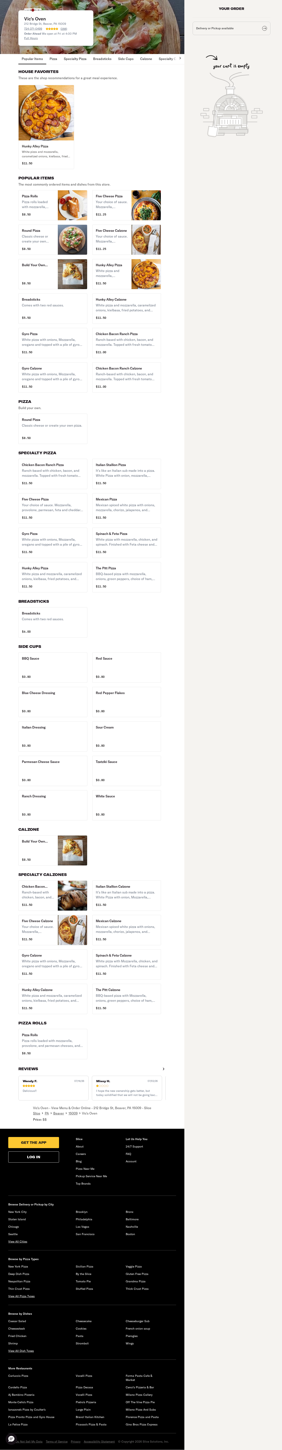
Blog (79, 1161)
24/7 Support (134, 1146)
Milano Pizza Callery (139, 1395)
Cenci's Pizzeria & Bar (140, 1387)
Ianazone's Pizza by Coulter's (27, 1409)
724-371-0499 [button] (33, 29)
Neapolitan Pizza (19, 1281)
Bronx (129, 1212)
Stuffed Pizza (84, 1289)
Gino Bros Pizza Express (142, 1424)
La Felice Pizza (18, 1424)
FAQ (128, 1154)
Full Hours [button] (31, 38)
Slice (36, 1113)
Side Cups (126, 59)
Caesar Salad (17, 1321)
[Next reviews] (163, 1069)
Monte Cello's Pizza (20, 1402)
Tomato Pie (83, 1281)
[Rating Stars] (52, 28)
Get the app (33, 1142)
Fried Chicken (17, 1336)
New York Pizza (18, 1266)
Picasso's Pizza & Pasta (91, 1424)
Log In (33, 1157)
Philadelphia (84, 1219)
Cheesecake (83, 1321)
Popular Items (32, 59)
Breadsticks (102, 59)
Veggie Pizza (134, 1266)
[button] (46, 127)
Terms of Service (57, 1441)
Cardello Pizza (17, 1387)
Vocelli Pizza (84, 1376)
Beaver (58, 1113)
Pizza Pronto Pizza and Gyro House (31, 1417)
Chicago (13, 1227)
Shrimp (13, 1343)
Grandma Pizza (136, 1281)
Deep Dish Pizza (18, 1274)
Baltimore (132, 1219)
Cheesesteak (16, 1328)
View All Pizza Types (21, 1296)
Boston (130, 1234)
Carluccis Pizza (18, 1376)
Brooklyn (82, 1212)
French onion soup (138, 1328)
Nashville (132, 1227)
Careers (81, 1154)
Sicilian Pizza (84, 1266)
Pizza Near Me (85, 1169)
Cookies (81, 1328)
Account (131, 1161)
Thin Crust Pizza (19, 1289)
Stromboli (82, 1343)
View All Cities (17, 1241)
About (80, 1146)
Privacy (76, 1441)
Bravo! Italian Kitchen (90, 1417)
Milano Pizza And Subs (141, 1409)
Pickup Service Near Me (91, 1176)
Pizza (53, 59)
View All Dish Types (21, 1351)
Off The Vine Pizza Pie (140, 1402)
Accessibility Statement (99, 1441)
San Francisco (85, 1234)
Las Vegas (82, 1227)
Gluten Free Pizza (137, 1274)
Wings (130, 1343)
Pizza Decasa (84, 1387)
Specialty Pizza (75, 59)
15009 (73, 1113)
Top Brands (83, 1183)
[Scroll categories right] (178, 59)
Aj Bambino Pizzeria (21, 1395)
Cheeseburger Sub (137, 1321)
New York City (17, 1212)
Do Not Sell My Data (29, 1441)
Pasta (79, 1336)
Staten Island (17, 1219)
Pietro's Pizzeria (86, 1402)
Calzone (146, 59)
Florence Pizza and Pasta (142, 1417)
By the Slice (83, 1274)
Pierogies (132, 1336)
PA (47, 1113)
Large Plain (83, 1409)
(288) (63, 29)
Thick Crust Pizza (137, 1289)
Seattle (13, 1234)
